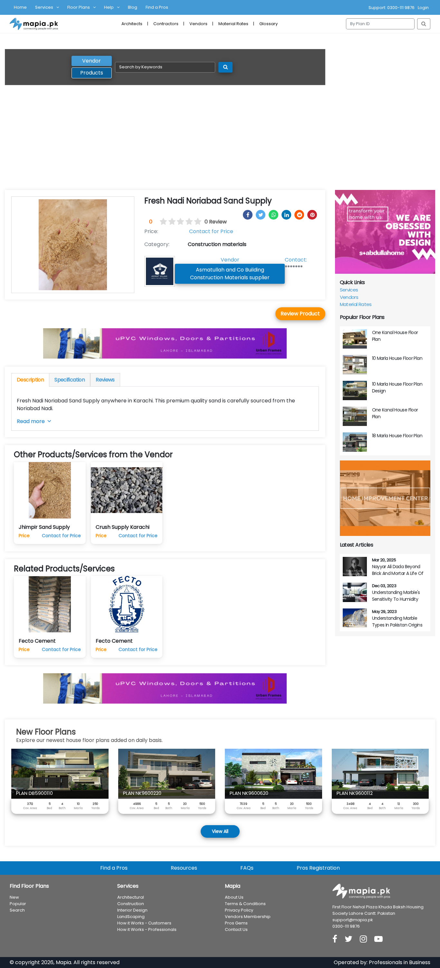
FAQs (246, 868)
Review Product (300, 313)
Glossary (268, 24)
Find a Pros (157, 7)
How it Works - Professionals (147, 929)
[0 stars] (157, 222)
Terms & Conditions (245, 904)
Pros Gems (236, 923)
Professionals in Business (399, 962)
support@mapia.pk (352, 920)
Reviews (105, 379)
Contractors (165, 24)
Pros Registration (318, 868)
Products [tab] (91, 72)
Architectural (130, 897)
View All (220, 831)
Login (423, 8)
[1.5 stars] (169, 222)
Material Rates (233, 24)
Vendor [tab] (91, 60)
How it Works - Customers (144, 923)
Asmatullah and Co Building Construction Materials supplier (230, 273)
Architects (131, 24)
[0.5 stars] (161, 222)
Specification (69, 379)
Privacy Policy (239, 910)
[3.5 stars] (187, 222)
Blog (132, 7)
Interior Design (132, 910)
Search (17, 910)
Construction (130, 904)
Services (349, 289)
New (14, 897)
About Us (234, 897)
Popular (18, 904)
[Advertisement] (220, 141)
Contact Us (236, 929)
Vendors (198, 24)
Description (30, 379)
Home (20, 7)
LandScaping (131, 917)
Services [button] (44, 7)
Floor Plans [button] (78, 7)
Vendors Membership (248, 917)
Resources (184, 868)
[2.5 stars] (178, 222)
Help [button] (109, 7)
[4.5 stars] (196, 222)
